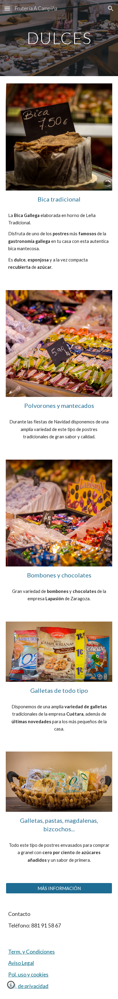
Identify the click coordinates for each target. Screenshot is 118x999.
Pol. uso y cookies (28, 974)
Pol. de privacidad (28, 986)
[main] (59, 37)
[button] (7, 8)
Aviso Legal (21, 963)
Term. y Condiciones (31, 951)
